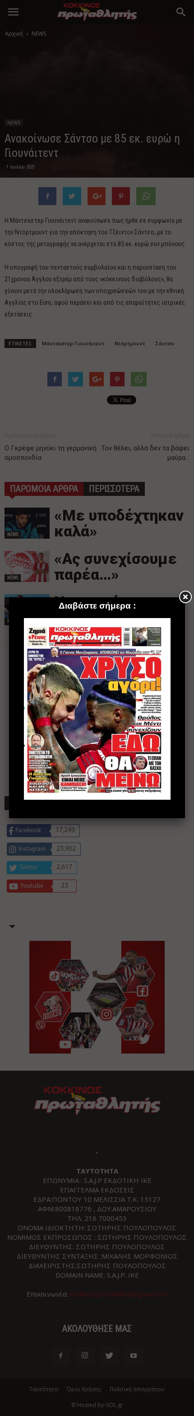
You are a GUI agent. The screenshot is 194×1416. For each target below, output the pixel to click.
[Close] (185, 597)
